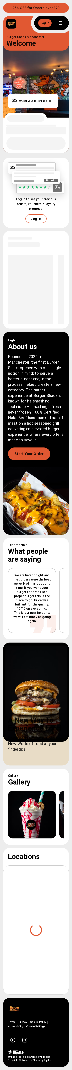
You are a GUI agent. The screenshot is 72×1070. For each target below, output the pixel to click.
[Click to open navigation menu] (61, 23)
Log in (36, 218)
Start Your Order (29, 454)
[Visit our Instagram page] (25, 1040)
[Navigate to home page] (25, 24)
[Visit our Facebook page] (13, 1040)
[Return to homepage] (14, 1009)
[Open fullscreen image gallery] (32, 814)
